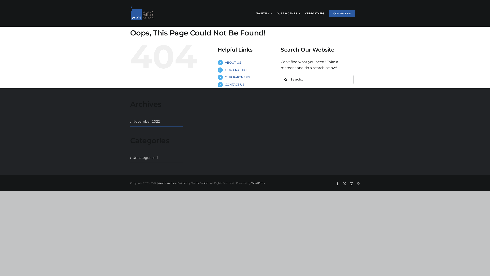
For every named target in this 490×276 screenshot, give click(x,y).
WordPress (258, 183)
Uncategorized (145, 158)
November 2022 (146, 121)
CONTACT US (234, 84)
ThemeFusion (199, 183)
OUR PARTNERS (237, 77)
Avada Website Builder (172, 183)
